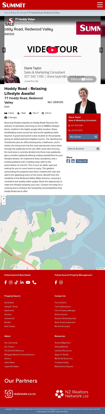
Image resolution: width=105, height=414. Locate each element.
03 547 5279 (76, 130)
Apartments (9, 310)
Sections (8, 314)
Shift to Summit (61, 314)
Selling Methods (61, 347)
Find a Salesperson (63, 306)
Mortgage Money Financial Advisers (19, 354)
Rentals (7, 322)
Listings (23, 12)
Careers (7, 358)
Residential (9, 302)
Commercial (9, 318)
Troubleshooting (61, 362)
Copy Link (82, 161)
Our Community (11, 343)
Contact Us (60, 296)
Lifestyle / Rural (10, 306)
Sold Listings (9, 326)
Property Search (12, 296)
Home (7, 12)
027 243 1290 (77, 125)
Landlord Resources (63, 351)
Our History (9, 347)
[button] (52, 230)
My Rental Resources (64, 358)
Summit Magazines (62, 343)
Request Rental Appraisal (65, 318)
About (7, 336)
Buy (15, 12)
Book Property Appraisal (65, 322)
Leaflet (101, 269)
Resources (60, 336)
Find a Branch (60, 302)
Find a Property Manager (65, 310)
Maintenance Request (64, 366)
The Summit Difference (14, 351)
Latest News (9, 362)
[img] (27, 394)
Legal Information (11, 366)
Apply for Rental (61, 354)
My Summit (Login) (62, 326)
